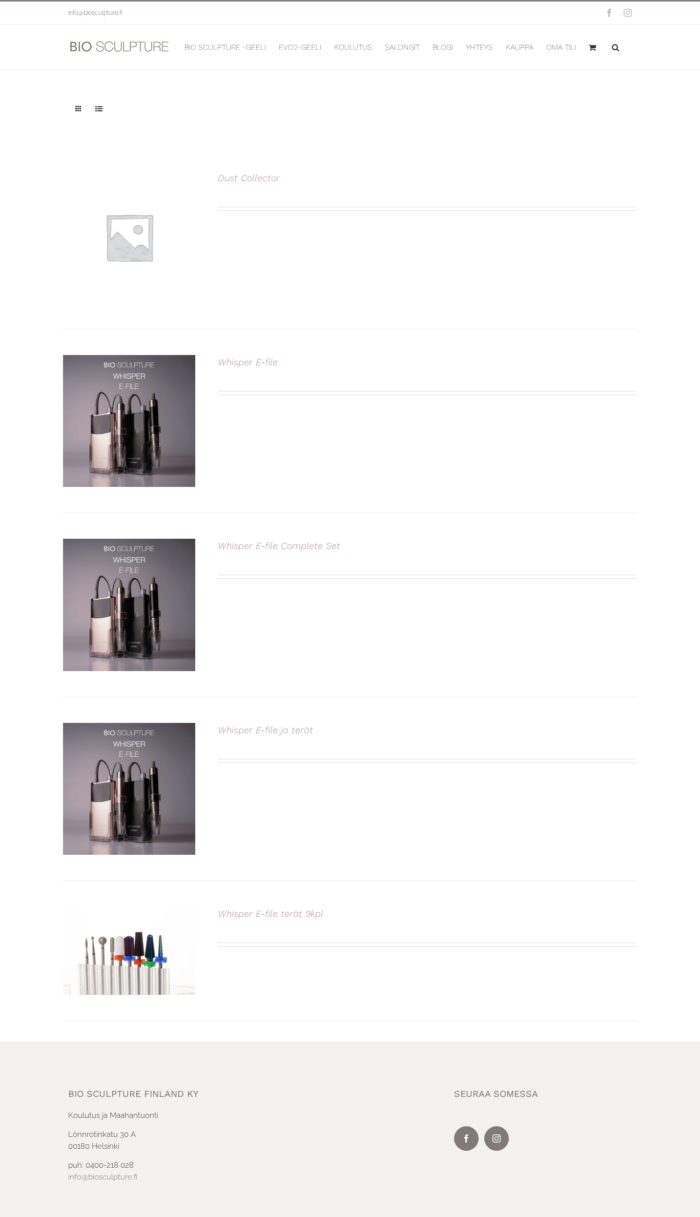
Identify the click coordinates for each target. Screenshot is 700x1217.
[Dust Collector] (129, 176)
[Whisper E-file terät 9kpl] (129, 912)
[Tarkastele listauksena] (99, 109)
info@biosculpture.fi (95, 12)
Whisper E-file (248, 362)
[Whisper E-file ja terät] (129, 728)
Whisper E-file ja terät (265, 729)
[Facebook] (466, 1138)
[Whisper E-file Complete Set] (129, 544)
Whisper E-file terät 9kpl (270, 913)
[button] (615, 47)
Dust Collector (249, 177)
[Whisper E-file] (129, 360)
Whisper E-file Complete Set (279, 545)
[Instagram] (496, 1138)
